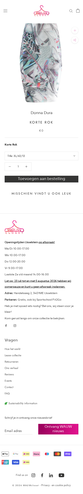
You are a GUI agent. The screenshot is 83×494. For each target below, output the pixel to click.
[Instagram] (15, 325)
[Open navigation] (5, 10)
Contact (9, 387)
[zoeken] (71, 10)
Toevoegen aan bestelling (41, 178)
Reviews (9, 374)
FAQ (7, 393)
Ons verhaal (11, 368)
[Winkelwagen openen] (78, 11)
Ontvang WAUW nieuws (58, 428)
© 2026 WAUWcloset (26, 485)
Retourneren (11, 362)
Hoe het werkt (12, 349)
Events (8, 381)
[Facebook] (6, 325)
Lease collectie (13, 355)
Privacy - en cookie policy (56, 485)
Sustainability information (22, 403)
